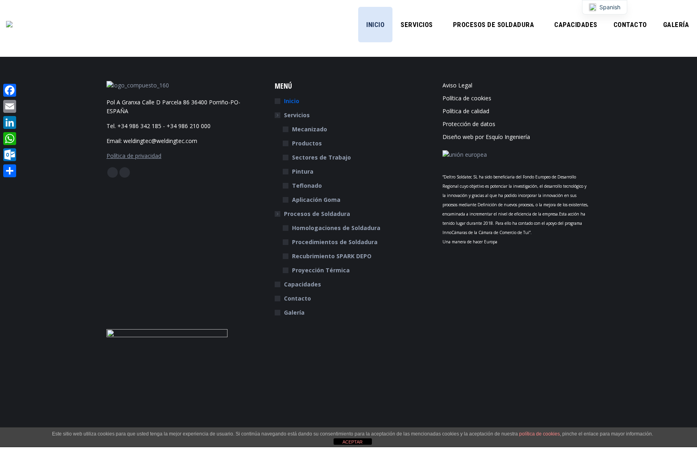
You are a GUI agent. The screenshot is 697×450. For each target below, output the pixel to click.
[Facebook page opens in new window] (112, 172)
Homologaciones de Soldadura (336, 228)
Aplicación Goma (316, 199)
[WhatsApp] (10, 139)
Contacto (297, 298)
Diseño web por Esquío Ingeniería (486, 137)
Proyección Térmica (321, 270)
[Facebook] (10, 90)
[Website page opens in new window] (124, 172)
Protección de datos (468, 124)
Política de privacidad (133, 156)
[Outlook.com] (10, 155)
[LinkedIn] (10, 122)
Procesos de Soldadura (317, 214)
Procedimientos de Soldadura (335, 242)
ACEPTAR (352, 442)
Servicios (297, 115)
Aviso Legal (457, 85)
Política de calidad (465, 111)
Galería (294, 312)
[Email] (10, 106)
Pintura (302, 171)
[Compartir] (10, 171)
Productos (307, 143)
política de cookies (539, 434)
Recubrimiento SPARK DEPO (331, 256)
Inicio (291, 101)
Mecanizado (309, 129)
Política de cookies (466, 98)
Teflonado (307, 185)
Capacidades (302, 284)
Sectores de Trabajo (321, 157)
